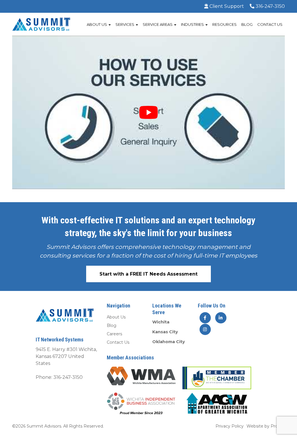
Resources (224, 24)
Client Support (226, 6)
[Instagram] (205, 329)
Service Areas (158, 24)
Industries (193, 24)
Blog (247, 24)
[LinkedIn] (220, 317)
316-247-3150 (269, 6)
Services (125, 24)
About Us (97, 24)
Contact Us (269, 24)
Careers (114, 333)
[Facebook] (205, 317)
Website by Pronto (266, 426)
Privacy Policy (229, 426)
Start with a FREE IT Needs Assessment (148, 274)
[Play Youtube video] (148, 112)
